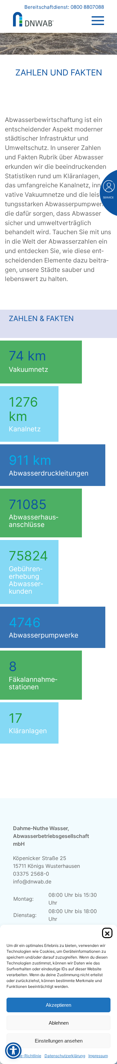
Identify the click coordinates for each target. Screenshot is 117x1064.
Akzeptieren (58, 1005)
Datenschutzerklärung (65, 1055)
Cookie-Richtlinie (25, 1055)
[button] (107, 933)
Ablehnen (59, 1023)
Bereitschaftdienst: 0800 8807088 (64, 7)
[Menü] (98, 14)
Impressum (98, 1055)
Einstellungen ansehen (59, 1041)
